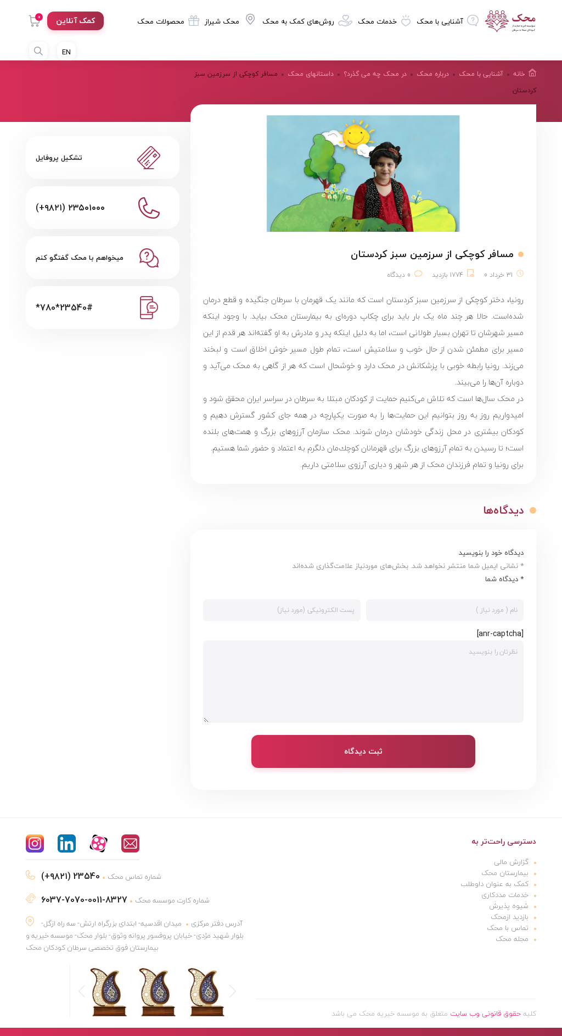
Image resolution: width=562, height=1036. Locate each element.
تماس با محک (508, 927)
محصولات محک (160, 21)
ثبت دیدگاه (363, 751)
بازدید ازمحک (510, 916)
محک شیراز (222, 21)
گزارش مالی (511, 861)
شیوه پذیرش (509, 905)
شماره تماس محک (101, 877)
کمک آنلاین (75, 20)
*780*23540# (64, 307)
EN (66, 52)
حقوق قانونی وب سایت (485, 1013)
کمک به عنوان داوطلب (494, 883)
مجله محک (512, 938)
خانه (519, 74)
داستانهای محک (311, 74)
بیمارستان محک (505, 872)
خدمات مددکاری (505, 894)
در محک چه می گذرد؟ (375, 74)
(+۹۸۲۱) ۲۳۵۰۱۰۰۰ (70, 207)
